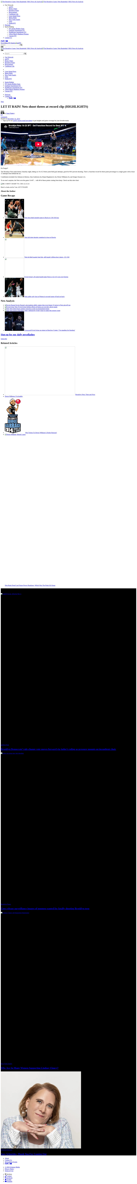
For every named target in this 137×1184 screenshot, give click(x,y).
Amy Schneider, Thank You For (24, 1154)
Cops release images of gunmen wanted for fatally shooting (45, 908)
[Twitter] (3, 41)
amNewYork (5, 745)
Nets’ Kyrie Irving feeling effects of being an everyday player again (36, 307)
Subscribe (4, 339)
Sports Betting (9, 82)
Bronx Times (13, 9)
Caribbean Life (13, 14)
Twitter (8, 1179)
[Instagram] (5, 41)
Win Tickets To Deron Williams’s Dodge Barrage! (41, 433)
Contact (9, 1176)
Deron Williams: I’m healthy (14, 396)
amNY (11, 7)
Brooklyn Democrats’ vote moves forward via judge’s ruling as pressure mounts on (58, 749)
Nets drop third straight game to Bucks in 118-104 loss (41, 218)
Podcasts (7, 25)
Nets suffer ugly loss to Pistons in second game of (44, 296)
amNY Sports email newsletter (22, 120)
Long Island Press (14, 16)
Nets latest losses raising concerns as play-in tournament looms (29, 309)
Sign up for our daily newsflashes (18, 334)
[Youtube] (7, 41)
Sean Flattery (10, 113)
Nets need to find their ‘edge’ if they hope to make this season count (35, 310)
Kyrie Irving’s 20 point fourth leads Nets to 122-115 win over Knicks (46, 277)
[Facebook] (1, 41)
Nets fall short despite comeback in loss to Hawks (40, 237)
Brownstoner (13, 12)
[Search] (21, 45)
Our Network (9, 57)
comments (4, 117)
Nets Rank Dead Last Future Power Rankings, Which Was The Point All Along (30, 585)
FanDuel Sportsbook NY (17, 30)
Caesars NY (13, 36)
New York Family (14, 19)
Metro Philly (13, 18)
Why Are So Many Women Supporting (29, 1068)
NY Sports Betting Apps (16, 28)
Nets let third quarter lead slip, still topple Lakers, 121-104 (46, 257)
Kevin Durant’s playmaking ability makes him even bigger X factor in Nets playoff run (43, 305)
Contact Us (8, 38)
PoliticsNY (12, 23)
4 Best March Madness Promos (19, 34)
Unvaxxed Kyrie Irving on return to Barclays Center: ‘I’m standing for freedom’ (49, 330)
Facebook (9, 1178)
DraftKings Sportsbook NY (17, 32)
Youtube (9, 1181)
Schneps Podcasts (6, 1150)
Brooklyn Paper (14, 10)
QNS (10, 21)
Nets (2, 102)
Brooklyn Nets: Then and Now (85, 394)
